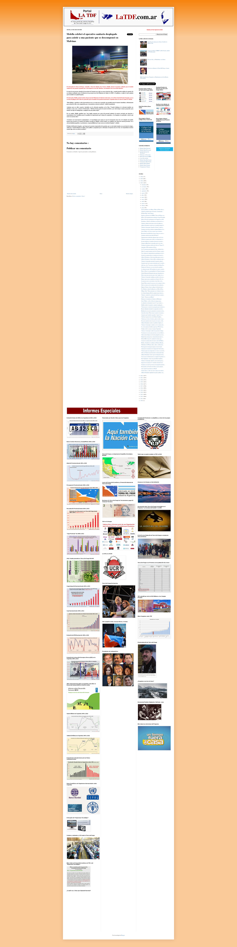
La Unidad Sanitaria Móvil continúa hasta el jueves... (152, 293)
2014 (141, 392)
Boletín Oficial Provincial (145, 150)
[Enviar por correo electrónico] (78, 134)
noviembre (144, 186)
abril (143, 201)
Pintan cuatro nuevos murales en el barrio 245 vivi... (152, 279)
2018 (141, 384)
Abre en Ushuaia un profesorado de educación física (152, 352)
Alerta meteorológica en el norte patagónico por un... (152, 334)
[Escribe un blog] (80, 134)
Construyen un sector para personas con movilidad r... (152, 332)
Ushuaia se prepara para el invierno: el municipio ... (152, 211)
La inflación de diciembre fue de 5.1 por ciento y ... (152, 303)
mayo (143, 199)
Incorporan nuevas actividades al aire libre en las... (152, 281)
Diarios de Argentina (164, 149)
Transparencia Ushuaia (145, 167)
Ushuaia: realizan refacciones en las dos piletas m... (152, 223)
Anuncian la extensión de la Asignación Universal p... (152, 348)
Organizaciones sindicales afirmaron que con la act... (152, 237)
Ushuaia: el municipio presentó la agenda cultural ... (152, 261)
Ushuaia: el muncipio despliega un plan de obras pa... (152, 277)
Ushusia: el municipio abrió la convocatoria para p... (152, 360)
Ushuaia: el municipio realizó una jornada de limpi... (152, 330)
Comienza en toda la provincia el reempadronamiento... (153, 364)
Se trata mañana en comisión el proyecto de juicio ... (152, 241)
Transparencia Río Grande (145, 161)
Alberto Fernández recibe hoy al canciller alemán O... (152, 225)
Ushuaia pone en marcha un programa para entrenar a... (153, 307)
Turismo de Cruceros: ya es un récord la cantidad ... (152, 267)
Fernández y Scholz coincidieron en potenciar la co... (152, 221)
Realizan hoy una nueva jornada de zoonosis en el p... (152, 311)
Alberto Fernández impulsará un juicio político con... (152, 372)
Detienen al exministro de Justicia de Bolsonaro (151, 299)
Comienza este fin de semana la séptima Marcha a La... (153, 229)
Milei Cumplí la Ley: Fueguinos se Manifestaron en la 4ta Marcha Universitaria (154, 77)
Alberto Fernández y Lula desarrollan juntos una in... (152, 257)
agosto (143, 193)
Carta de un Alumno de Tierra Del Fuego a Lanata (158, 68)
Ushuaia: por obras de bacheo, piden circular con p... (152, 319)
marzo (143, 203)
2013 (141, 394)
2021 (141, 377)
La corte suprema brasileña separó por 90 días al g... (152, 326)
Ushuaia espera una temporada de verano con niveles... (153, 350)
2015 (141, 390)
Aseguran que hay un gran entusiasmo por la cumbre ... (153, 263)
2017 (141, 386)
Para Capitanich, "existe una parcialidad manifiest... (152, 358)
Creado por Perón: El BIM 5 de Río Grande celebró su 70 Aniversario (159, 51)
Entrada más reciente (71, 193)
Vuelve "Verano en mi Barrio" (147, 297)
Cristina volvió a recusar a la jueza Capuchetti (151, 328)
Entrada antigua (129, 193)
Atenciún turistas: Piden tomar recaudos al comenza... (152, 313)
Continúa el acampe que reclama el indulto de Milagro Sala (157, 42)
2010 (141, 400)
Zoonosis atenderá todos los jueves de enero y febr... (152, 321)
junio (143, 197)
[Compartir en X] (82, 134)
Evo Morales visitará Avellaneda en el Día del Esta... (152, 289)
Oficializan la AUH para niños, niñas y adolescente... (152, 344)
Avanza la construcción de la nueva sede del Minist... (152, 340)
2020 (141, 379)
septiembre (144, 191)
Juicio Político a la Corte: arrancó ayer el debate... (152, 231)
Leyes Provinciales (144, 158)
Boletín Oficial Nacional (145, 148)
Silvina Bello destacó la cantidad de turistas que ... (152, 338)
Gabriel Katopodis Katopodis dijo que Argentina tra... (152, 273)
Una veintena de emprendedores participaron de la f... (152, 253)
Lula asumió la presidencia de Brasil (149, 368)
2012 (141, 396)
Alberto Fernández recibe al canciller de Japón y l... (152, 322)
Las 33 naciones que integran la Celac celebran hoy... (152, 249)
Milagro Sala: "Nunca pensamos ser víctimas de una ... (153, 291)
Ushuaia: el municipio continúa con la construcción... (152, 325)
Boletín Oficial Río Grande (145, 160)
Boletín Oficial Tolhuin (145, 163)
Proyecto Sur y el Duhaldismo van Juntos (156, 59)
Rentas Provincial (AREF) (145, 156)
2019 (141, 381)
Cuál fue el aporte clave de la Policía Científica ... (151, 317)
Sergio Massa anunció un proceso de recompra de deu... (153, 283)
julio (143, 195)
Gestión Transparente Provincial (144, 152)
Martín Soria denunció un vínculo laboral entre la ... (152, 336)
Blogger (123, 935)
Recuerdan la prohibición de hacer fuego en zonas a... (152, 233)
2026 (141, 176)
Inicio (101, 193)
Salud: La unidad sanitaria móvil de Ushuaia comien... (153, 251)
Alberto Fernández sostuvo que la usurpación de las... (152, 354)
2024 (141, 180)
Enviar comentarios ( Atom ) (79, 196)
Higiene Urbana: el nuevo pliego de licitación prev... (152, 287)
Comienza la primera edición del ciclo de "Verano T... (152, 245)
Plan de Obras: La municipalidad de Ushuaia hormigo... (153, 271)
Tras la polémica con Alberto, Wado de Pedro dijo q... (152, 209)
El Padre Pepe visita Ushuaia (147, 213)
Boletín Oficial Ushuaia (145, 165)
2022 (141, 375)
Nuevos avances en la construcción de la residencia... (152, 285)
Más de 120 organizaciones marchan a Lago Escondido (153, 217)
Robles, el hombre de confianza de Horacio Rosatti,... (152, 342)
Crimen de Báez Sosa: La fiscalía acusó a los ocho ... (152, 243)
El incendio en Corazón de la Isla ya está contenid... (152, 366)
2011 (141, 398)
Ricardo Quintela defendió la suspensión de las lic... (152, 309)
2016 (141, 388)
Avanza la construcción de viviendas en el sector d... (152, 255)
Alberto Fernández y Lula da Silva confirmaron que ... (153, 259)
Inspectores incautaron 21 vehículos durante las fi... (152, 362)
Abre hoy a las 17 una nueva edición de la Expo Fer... (152, 265)
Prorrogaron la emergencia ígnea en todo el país (151, 346)
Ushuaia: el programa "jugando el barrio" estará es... (152, 227)
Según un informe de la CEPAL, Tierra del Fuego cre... (153, 215)
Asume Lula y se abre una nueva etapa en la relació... (152, 370)
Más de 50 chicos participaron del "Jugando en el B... (152, 219)
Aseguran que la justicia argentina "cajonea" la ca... (152, 315)
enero (143, 207)
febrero (143, 205)
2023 (141, 182)
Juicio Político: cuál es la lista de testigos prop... (151, 301)
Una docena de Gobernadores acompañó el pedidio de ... (153, 356)
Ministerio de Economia (145, 154)
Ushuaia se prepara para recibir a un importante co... (152, 239)
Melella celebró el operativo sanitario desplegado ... (152, 305)
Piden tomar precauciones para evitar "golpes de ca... (152, 275)
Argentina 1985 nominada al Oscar (148, 247)
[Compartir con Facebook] (84, 134)
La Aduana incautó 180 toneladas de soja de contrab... (153, 269)
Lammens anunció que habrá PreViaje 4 (149, 235)
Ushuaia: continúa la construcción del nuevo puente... (152, 295)
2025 (141, 178)
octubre (143, 189)
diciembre (144, 184)
